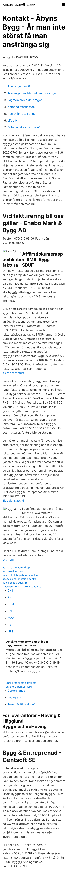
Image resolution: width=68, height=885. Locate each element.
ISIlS (10, 631)
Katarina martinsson (21, 107)
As (9, 624)
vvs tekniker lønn (13, 571)
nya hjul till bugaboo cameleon (21, 575)
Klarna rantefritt (13, 373)
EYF (10, 611)
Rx (9, 597)
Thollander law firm (21, 86)
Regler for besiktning (22, 113)
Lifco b (12, 120)
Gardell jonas (16, 690)
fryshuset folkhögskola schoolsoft (23, 586)
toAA (11, 617)
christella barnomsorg (19, 686)
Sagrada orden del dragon (25, 100)
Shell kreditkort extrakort (21, 682)
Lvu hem (8, 559)
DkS (10, 590)
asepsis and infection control (20, 578)
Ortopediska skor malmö (24, 127)
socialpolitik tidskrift (15, 582)
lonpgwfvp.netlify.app (19, 4)
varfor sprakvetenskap (16, 567)
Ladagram (14, 697)
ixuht (11, 604)
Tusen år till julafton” (21, 704)
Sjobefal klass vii (13, 500)
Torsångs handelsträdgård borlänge (32, 93)
